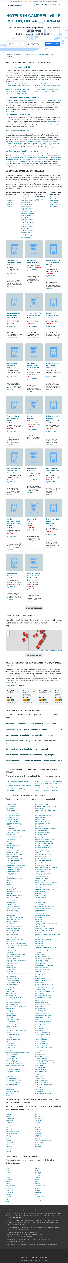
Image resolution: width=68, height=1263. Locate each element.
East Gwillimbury (10, 1185)
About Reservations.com (13, 1239)
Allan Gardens (10, 808)
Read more (10, 286)
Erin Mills (8, 1187)
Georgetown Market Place (13, 997)
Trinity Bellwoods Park (41, 1054)
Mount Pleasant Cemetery (42, 865)
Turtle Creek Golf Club (41, 1056)
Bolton (7, 1174)
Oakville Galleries (40, 886)
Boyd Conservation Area (13, 845)
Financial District (10, 1144)
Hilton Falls (9, 1032)
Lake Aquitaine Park (11, 1084)
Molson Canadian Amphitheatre (44, 860)
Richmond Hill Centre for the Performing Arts (47, 934)
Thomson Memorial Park (42, 1023)
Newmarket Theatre (40, 875)
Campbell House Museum (13, 862)
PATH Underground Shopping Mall (44, 906)
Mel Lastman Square (40, 838)
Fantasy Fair (9, 975)
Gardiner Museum (11, 993)
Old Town (37, 1124)
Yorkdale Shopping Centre (42, 1091)
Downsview (9, 1129)
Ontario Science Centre (41, 895)
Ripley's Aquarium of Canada (43, 939)
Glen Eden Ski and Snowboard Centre (17, 1006)
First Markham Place (11, 976)
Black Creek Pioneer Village (14, 836)
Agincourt (8, 1114)
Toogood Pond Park (40, 1030)
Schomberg (38, 1187)
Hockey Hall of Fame (12, 1036)
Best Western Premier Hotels (29, 74)
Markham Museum (40, 819)
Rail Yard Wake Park (40, 925)
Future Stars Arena (11, 988)
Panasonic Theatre (40, 902)
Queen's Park (38, 921)
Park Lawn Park (39, 904)
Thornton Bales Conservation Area (45, 1025)
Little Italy (37, 1114)
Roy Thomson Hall (40, 954)
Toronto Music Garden (41, 1043)
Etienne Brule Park (11, 967)
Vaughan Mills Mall (40, 1067)
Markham (37, 1168)
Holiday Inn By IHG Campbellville (43, 84)
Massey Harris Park (40, 826)
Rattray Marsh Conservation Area (44, 928)
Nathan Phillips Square (41, 871)
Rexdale (37, 1181)
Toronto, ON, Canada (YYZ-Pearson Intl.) (46, 790)
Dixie (7, 1127)
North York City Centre (41, 878)
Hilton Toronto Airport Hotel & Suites (19, 157)
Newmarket (38, 1176)
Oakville (37, 1179)
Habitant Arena (10, 1017)
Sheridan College (40, 978)
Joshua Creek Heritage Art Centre (15, 1065)
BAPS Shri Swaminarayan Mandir (15, 825)
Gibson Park (9, 1001)
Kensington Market (11, 1148)
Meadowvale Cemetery (41, 830)
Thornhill (37, 1138)
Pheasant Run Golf (40, 910)
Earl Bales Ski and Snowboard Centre (16, 945)
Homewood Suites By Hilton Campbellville (46, 89)
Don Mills (8, 1181)
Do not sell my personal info (15, 1241)
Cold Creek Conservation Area (14, 917)
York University (39, 1089)
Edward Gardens (10, 949)
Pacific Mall (38, 901)
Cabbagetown (10, 1118)
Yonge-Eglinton (39, 1088)
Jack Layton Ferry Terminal (13, 1062)
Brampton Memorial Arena (13, 851)
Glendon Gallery (10, 1008)
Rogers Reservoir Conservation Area (45, 947)
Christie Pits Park (10, 902)
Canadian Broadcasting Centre (14, 143)
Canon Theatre (10, 875)
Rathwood (37, 1131)
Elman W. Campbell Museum (14, 956)
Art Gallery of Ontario (12, 817)
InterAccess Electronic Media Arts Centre (17, 1052)
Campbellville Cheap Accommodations (22, 97)
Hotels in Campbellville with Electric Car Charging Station (27, 232)
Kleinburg (8, 1196)
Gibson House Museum (12, 999)
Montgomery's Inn (40, 862)
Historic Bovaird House (12, 1034)
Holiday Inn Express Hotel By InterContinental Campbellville (47, 86)
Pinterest (54, 1244)
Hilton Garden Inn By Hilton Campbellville (17, 85)
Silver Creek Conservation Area (44, 984)
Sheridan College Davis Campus (44, 980)
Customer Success (47, 1239)
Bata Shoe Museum (11, 826)
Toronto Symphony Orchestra (43, 1047)
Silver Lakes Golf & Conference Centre (46, 986)
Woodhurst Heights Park (42, 1082)
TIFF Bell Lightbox (40, 1026)
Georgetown (9, 1188)
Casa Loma (9, 880)
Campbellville (9, 1179)
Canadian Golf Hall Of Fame (14, 869)
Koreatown (9, 1150)
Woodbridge (38, 1200)
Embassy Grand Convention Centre (16, 960)
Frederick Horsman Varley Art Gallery (16, 986)
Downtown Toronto (11, 1133)
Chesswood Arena (11, 899)
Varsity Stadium (39, 1065)
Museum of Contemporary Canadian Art (46, 867)
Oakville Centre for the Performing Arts (46, 882)
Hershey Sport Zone (11, 1026)
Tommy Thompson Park (41, 1028)
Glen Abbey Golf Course (13, 1002)
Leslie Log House (56, 159)
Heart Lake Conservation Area (14, 1023)
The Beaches (45, 143)
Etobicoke (9, 1138)
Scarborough (38, 1133)
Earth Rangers (10, 947)
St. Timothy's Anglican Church (43, 1004)
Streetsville (38, 1135)
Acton (7, 1168)
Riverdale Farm (39, 941)
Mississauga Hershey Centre (34, 141)
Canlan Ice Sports (11, 873)
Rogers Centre (39, 945)
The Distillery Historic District (43, 1015)
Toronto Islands (39, 1142)
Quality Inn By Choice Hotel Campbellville (17, 89)
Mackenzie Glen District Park (43, 815)
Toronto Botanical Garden (42, 1032)
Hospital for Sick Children (13, 1039)
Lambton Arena (10, 1089)
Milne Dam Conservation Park (43, 841)
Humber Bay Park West (12, 1045)
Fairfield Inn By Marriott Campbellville (16, 91)
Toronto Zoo (38, 1049)
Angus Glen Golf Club (12, 812)
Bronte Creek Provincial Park (14, 854)
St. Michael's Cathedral (41, 1001)
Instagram (42, 1244)
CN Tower (9, 913)
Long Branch (38, 1118)
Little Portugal (38, 1116)
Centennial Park (10, 889)
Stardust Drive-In (39, 1006)
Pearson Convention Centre (43, 908)
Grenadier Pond (10, 1013)
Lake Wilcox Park (11, 1086)
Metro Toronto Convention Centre (45, 839)
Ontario (32, 54)
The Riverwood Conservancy (43, 1021)
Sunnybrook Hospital (40, 1010)
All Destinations (25, 1239)
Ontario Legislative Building (42, 891)
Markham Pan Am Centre (42, 821)
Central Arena (10, 893)
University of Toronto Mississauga (44, 1060)
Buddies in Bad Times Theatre (14, 858)
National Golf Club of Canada (43, 873)
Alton (7, 1170)
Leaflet (41, 650)
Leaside (8, 1198)
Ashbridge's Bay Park (12, 821)
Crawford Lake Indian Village (14, 926)
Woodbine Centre (40, 1078)
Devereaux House (11, 932)
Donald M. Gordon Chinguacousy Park (17, 939)
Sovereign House (40, 989)
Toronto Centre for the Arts (42, 1034)
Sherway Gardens (40, 982)
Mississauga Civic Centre (42, 847)
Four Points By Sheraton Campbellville (45, 91)
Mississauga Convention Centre (44, 849)
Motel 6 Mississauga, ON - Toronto (35, 100)
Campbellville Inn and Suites (18, 114)
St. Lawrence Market (40, 999)
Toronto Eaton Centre (41, 1039)
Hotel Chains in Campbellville (18, 67)
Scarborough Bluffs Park (42, 967)
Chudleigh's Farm (11, 904)
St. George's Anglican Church (43, 997)
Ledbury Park (9, 1095)
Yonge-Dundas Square (41, 1086)
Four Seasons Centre (12, 984)
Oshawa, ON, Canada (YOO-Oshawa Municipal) (48, 781)
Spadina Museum (39, 993)
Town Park (38, 1052)
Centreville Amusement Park (14, 895)
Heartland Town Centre (12, 1025)
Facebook (25, 1244)
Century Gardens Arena (12, 897)
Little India (9, 1200)
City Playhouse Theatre (12, 910)
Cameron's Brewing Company (14, 860)
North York (14, 111)
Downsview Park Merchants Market (16, 943)
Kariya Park (9, 1067)
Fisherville (9, 1146)
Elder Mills (9, 1137)
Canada (26, 54)
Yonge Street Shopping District (43, 1084)
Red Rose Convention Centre (43, 930)
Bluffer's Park (9, 841)
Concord (8, 1126)
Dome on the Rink (11, 938)
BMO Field (9, 843)
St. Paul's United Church (41, 1002)
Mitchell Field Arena (40, 856)
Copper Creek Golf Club (13, 921)
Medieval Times (39, 836)
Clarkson (8, 1124)
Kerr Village (9, 1073)
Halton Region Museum (12, 1019)
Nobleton (37, 1177)
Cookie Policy (44, 1257)
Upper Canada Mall (40, 1063)
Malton (8, 1201)
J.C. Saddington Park (11, 1058)
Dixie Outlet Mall (10, 936)
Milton (52, 54)
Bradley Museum (10, 847)
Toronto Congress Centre (42, 1038)
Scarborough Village (40, 1185)
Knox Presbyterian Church (13, 1080)
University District (40, 1196)
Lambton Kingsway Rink (12, 1091)
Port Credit (38, 1129)
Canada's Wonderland (12, 864)
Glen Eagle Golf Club (12, 1004)
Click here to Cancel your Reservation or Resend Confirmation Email (26, 1227)
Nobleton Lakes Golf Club (42, 876)
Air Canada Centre (11, 806)
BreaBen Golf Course (12, 852)
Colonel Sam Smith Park (12, 919)
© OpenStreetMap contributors (55, 650)
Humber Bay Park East (12, 1043)
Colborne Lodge (10, 915)
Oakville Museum (39, 888)
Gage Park (9, 989)
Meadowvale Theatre (41, 834)
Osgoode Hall (38, 899)
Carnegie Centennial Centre (14, 878)
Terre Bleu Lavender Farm (42, 1013)
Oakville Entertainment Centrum (44, 884)
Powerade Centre (40, 913)
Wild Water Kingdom (40, 1075)
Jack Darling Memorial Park (13, 1060)
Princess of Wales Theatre (42, 915)
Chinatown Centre (11, 901)
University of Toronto (41, 1058)
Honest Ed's (9, 1038)
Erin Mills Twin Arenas (12, 963)
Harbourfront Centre (11, 1021)
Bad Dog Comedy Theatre (13, 823)
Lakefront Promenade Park (13, 1088)
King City (8, 1194)
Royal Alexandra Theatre (42, 956)
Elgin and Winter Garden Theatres (15, 954)
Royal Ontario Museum (41, 960)
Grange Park (9, 1012)
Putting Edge (38, 917)
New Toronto (38, 1120)
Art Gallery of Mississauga (13, 815)
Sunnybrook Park (39, 1012)
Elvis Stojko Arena (11, 958)
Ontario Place (38, 893)
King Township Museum (12, 1078)
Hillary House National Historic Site (16, 1030)
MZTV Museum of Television (43, 869)
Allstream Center (10, 810)
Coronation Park (10, 923)
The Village (38, 1192)
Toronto (37, 1194)
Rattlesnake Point (40, 926)
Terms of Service (25, 1257)
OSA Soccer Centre (40, 897)
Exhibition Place (10, 969)
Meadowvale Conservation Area (44, 832)
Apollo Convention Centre (13, 814)
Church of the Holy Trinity (13, 908)
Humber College (10, 1047)
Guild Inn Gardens (11, 1015)
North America (18, 54)
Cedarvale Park (10, 886)
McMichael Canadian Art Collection (45, 828)
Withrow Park (38, 1076)
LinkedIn (48, 1244)
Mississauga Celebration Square (44, 843)
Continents (9, 54)
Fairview (8, 1140)
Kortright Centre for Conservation (15, 1082)
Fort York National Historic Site (14, 982)
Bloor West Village (11, 839)
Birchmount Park (10, 834)
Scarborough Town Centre (42, 969)
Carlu (7, 876)
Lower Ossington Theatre (42, 814)
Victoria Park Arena (40, 1069)
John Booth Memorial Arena (14, 1063)
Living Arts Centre (40, 812)
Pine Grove (53, 143)
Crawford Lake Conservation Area (15, 925)
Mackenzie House (40, 817)
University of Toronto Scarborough (16, 161)
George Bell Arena (11, 995)
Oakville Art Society (40, 880)
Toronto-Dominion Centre (42, 1051)
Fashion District (10, 1142)
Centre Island (9, 1120)
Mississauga (38, 1172)
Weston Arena (39, 1073)
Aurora (8, 1172)
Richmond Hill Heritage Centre (43, 936)
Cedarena (8, 884)
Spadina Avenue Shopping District (44, 991)
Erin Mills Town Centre (12, 962)
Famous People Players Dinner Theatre (17, 973)
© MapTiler (46, 650)
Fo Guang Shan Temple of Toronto (16, 980)
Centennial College (11, 888)
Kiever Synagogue (11, 1076)
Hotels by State (36, 1239)
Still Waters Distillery (40, 1008)
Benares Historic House (12, 832)
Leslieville (8, 1151)
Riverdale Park (39, 943)
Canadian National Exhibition (14, 871)
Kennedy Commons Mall (13, 1071)
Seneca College (39, 973)
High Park (8, 1028)
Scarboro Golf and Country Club (44, 965)
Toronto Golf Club (40, 1041)
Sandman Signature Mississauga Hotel (19, 159)
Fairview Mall (9, 971)
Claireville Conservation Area (14, 912)
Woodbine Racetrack (41, 1080)
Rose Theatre (39, 949)
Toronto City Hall (39, 1036)
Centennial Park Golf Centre (14, 891)
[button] (34, 637)
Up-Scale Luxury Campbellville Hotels (22, 151)
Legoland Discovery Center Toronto (45, 806)
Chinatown (9, 1122)
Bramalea (8, 1116)
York (36, 1148)
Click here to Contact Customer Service (17, 1229)
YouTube (35, 1244)
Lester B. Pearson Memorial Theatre (45, 810)
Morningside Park (40, 864)
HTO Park (8, 1041)
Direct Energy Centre (12, 934)
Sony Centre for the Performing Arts (45, 988)
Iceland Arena (10, 1051)
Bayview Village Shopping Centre (15, 830)
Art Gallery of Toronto (12, 819)
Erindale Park (9, 965)
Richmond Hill (38, 1183)
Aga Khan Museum (11, 804)
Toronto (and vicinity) (42, 54)
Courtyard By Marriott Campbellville (16, 93)
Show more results (34, 608)
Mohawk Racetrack (40, 858)
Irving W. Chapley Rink (12, 1054)
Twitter (30, 1244)
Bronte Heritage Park (12, 856)
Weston (37, 1144)
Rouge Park (38, 952)
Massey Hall (38, 825)
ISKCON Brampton (11, 1056)
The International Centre (42, 1017)
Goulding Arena (10, 1010)
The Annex (38, 1190)
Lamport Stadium (10, 1093)
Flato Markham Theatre (12, 978)
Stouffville (37, 1188)
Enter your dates (34, 655)
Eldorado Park (10, 952)
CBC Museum (9, 882)
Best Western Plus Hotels (35, 72)
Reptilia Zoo (38, 932)
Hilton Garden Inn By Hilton (20, 72)
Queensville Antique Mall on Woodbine (46, 923)
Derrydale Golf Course (12, 930)
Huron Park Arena (11, 1049)
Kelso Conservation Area (13, 1069)
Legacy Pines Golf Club (41, 804)
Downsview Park (10, 941)
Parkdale (37, 1126)
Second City (38, 971)
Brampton (8, 1176)
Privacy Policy (35, 1257)
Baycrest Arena (10, 828)
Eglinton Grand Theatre (12, 951)
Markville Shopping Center (42, 823)
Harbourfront (9, 1192)
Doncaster (9, 1183)
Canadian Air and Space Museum (15, 865)
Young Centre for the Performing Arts (45, 1093)
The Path (37, 1019)
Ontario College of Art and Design (44, 889)
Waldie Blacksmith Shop (41, 1071)
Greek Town (9, 1190)
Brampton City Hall (11, 849)
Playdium (37, 912)
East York (8, 1135)
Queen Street (38, 919)
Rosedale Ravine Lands (41, 951)
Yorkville (37, 1150)
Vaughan (37, 1198)
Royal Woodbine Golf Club (36, 161)
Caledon (8, 1177)
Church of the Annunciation (13, 906)
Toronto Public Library (49, 141)
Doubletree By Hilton (50, 72)
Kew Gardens (9, 1075)
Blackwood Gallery (11, 838)
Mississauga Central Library (42, 845)
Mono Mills (38, 1174)
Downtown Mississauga (12, 1131)
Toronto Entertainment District (43, 1140)
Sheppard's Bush (39, 976)
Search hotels (52, 44)
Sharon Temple (39, 975)
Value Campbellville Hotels (17, 131)
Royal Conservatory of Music (43, 958)
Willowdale (38, 1146)
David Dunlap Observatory (13, 928)
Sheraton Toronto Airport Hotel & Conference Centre (45, 157)
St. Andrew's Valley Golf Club (43, 995)
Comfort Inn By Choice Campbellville (16, 84)
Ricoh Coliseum (39, 938)
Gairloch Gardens (11, 991)
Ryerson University (40, 963)
